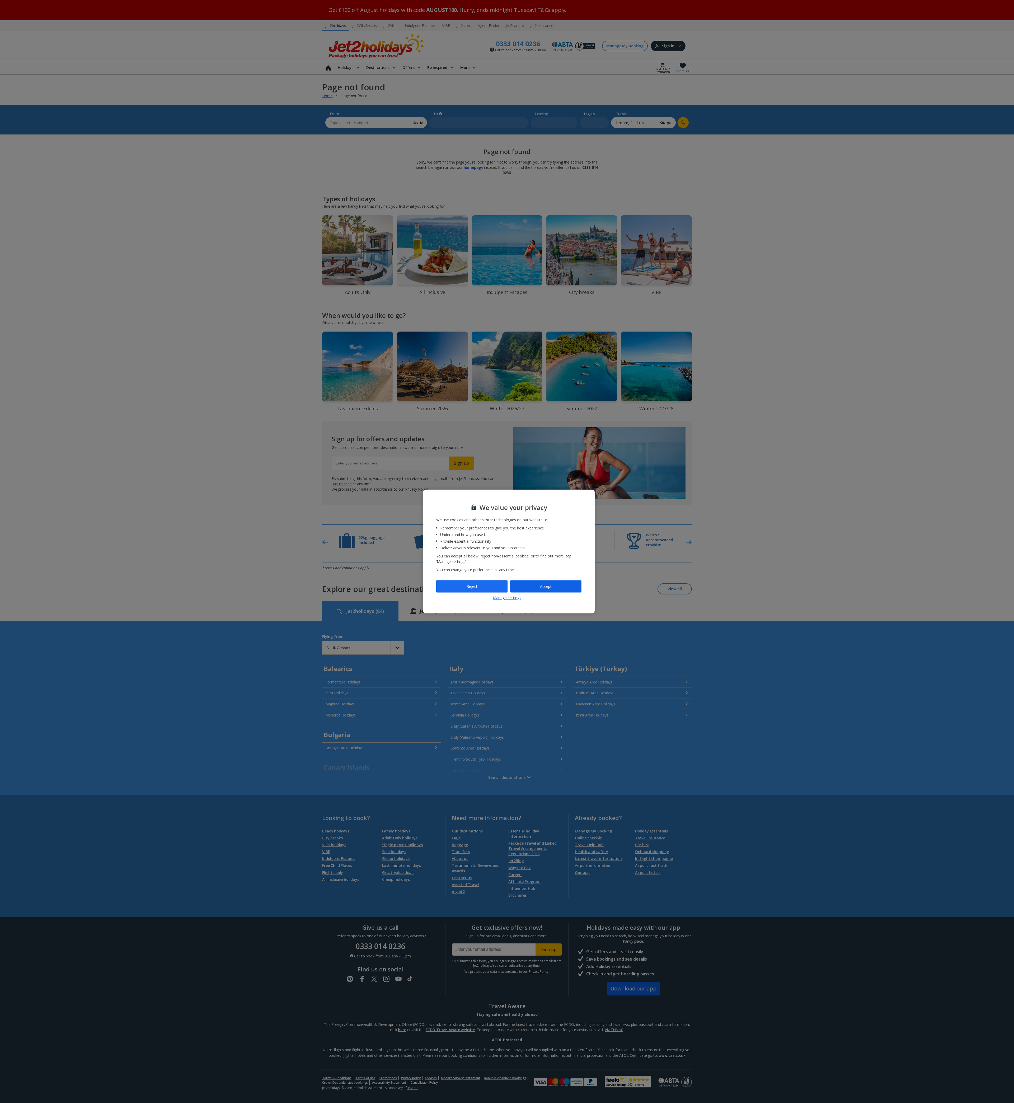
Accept (546, 586)
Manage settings (507, 597)
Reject (472, 586)
